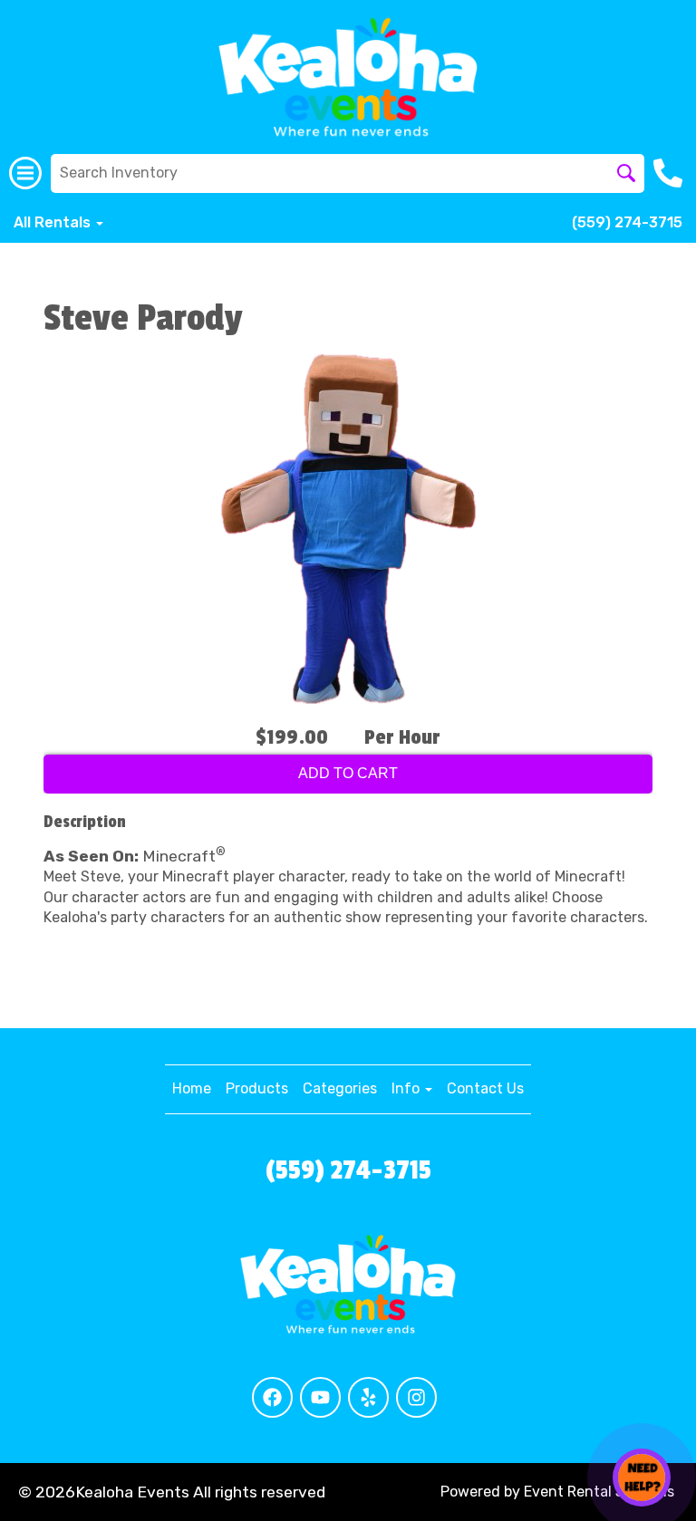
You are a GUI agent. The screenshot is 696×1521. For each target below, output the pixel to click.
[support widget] (642, 1478)
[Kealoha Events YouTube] (320, 1397)
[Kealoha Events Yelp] (368, 1397)
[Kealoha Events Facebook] (272, 1397)
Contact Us (485, 1088)
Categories (340, 1088)
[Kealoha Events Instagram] (416, 1397)
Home (191, 1088)
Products (257, 1088)
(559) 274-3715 (627, 222)
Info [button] (407, 1088)
